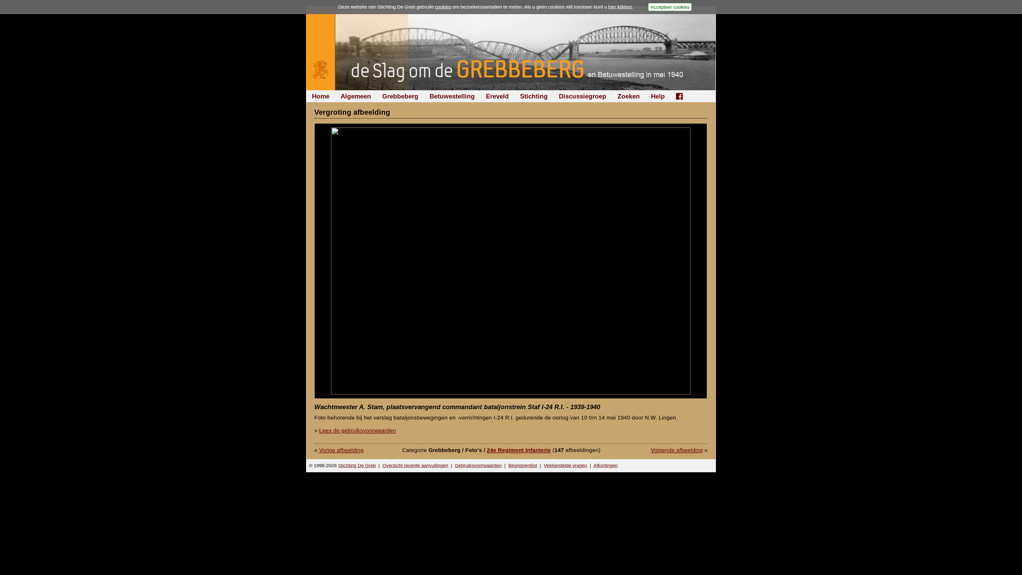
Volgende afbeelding (677, 450)
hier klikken (620, 7)
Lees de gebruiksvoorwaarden (357, 430)
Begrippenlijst (522, 465)
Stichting (534, 96)
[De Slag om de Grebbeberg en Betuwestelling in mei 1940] (511, 48)
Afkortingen (606, 465)
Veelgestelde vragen (565, 465)
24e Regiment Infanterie (519, 450)
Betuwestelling (452, 96)
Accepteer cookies (670, 7)
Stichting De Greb (357, 465)
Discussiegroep (582, 96)
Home (320, 96)
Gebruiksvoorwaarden (478, 465)
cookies (443, 7)
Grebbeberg (400, 96)
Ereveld (497, 96)
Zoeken (628, 96)
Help (658, 96)
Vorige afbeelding (341, 450)
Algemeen (356, 96)
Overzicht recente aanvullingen (415, 465)
